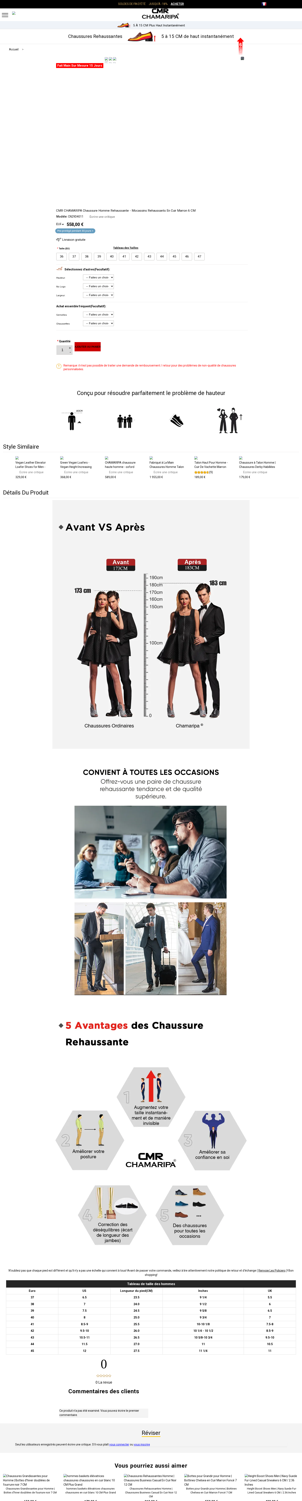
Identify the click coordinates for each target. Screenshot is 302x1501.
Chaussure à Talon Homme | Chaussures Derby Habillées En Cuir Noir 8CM (257, 467)
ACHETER (177, 4)
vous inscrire (142, 1444)
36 (61, 256)
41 (124, 256)
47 (199, 256)
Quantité (63, 341)
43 (149, 256)
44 (162, 256)
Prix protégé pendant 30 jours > (75, 230)
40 (112, 256)
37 (74, 256)
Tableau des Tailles (125, 247)
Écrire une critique (102, 216)
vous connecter (119, 1444)
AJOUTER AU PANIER (88, 346)
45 (174, 256)
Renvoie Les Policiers (272, 1270)
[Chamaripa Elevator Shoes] (151, 13)
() (211, 472)
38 (87, 256)
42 (137, 256)
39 (99, 256)
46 (187, 256)
